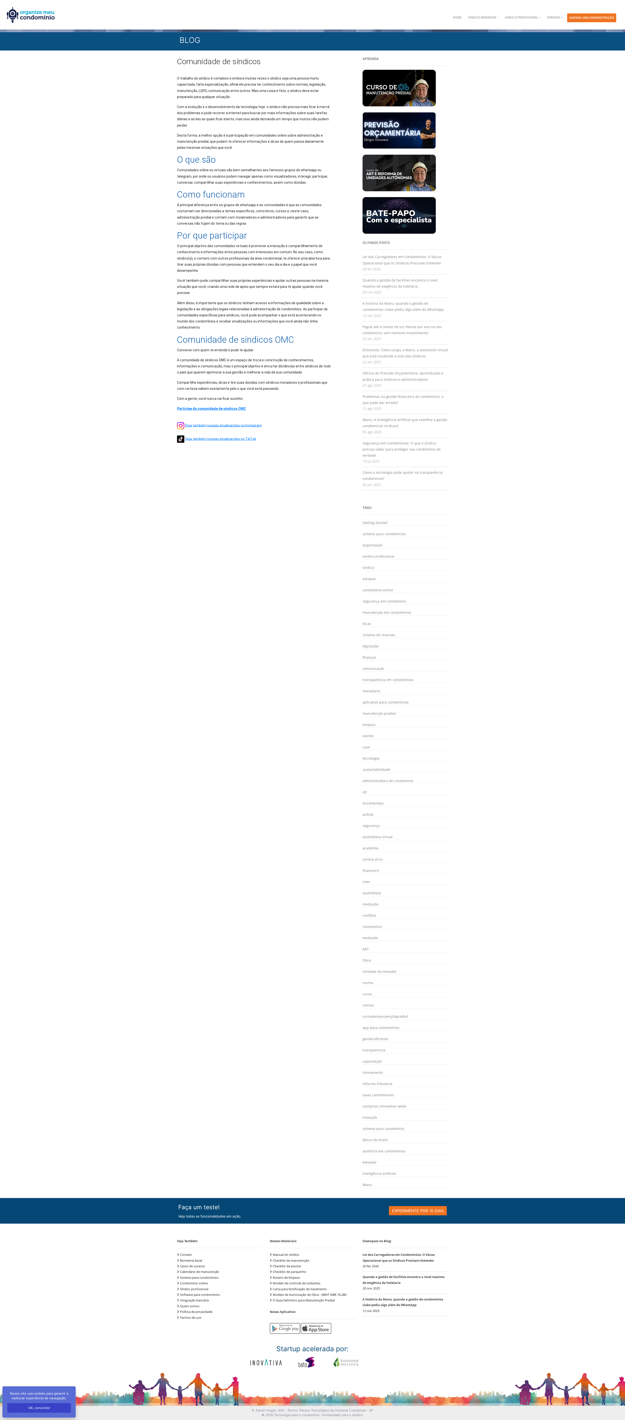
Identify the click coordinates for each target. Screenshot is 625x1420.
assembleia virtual (378, 837)
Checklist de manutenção (291, 1260)
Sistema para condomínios (199, 1277)
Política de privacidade (196, 1311)
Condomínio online (194, 1283)
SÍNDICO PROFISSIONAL (521, 17)
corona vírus (373, 859)
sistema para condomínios (384, 534)
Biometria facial (191, 1260)
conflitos (369, 915)
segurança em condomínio (384, 601)
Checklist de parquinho (289, 1271)
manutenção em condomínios (387, 612)
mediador (370, 938)
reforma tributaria (377, 1083)
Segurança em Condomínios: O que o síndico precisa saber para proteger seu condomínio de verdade (402, 449)
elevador (370, 1162)
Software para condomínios (200, 1294)
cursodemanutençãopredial (385, 1016)
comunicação (373, 668)
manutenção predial (379, 713)
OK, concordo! (39, 1408)
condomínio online (378, 590)
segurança (371, 825)
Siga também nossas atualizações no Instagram (223, 425)
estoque (369, 578)
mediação (370, 904)
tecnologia (371, 758)
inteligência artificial (379, 1173)
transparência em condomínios (388, 679)
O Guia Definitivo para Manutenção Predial (304, 1300)
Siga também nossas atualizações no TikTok (220, 439)
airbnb (368, 814)
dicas (367, 623)
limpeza (369, 724)
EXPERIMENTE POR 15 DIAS (418, 1210)
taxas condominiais (378, 1095)
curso (367, 994)
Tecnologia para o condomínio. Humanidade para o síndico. (319, 1415)
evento (368, 736)
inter (366, 881)
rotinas (368, 1005)
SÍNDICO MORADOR (482, 17)
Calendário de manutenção (199, 1271)
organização (372, 545)
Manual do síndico (286, 1254)
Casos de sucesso (192, 1266)
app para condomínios (381, 1027)
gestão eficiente (375, 1039)
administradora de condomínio (388, 780)
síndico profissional (378, 556)
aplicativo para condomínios (386, 702)
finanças (369, 657)
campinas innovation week (384, 1106)
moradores (371, 691)
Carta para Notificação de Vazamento (300, 1289)
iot (365, 792)
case (366, 747)
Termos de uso (190, 1317)
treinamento (373, 1072)
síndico (368, 567)
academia (370, 848)
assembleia (372, 893)
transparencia (374, 1050)
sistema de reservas (379, 635)
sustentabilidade (376, 769)
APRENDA (554, 17)
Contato (186, 1254)
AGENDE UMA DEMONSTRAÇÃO (591, 18)
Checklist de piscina (287, 1266)
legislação (371, 646)
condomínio (372, 926)
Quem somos (189, 1306)
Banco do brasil (375, 1140)
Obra (367, 960)
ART (366, 949)
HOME (457, 17)
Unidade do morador (380, 971)
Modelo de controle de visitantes (296, 1283)
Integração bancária (194, 1300)
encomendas (373, 803)
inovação (370, 1117)
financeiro (371, 870)
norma (368, 982)
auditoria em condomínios (384, 1151)
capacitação (372, 1061)
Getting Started (375, 522)
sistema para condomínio (383, 1128)
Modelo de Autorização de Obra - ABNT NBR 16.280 (309, 1294)
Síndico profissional (194, 1289)
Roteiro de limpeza (286, 1277)
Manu (367, 1184)
